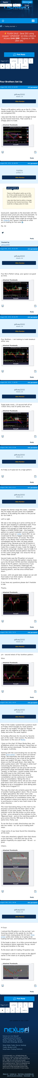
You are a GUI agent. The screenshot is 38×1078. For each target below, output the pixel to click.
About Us (5, 1074)
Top (33, 1075)
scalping (7, 220)
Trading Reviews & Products (12, 1038)
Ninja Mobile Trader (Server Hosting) (14, 1045)
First (14, 61)
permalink (34, 87)
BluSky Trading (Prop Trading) (12, 1040)
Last (25, 66)
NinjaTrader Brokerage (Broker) (13, 1042)
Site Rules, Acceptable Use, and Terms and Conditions (20, 1074)
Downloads (27, 1075)
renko (19, 534)
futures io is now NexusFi (11, 1036)
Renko (23, 740)
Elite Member (20, 101)
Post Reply (14, 54)
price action (10, 754)
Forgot (27, 5)
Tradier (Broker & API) (10, 1047)
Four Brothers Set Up (11, 81)
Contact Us (13, 1074)
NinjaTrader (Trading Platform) (12, 1049)
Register (5, 2)
